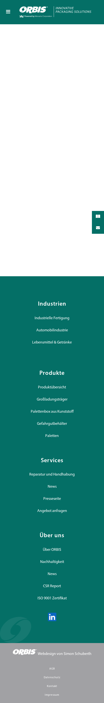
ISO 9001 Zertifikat (52, 598)
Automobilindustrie (52, 330)
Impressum (52, 695)
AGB (52, 669)
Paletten (52, 436)
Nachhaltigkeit (52, 562)
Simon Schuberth (77, 654)
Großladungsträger (52, 400)
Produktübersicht (52, 387)
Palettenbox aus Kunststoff (52, 412)
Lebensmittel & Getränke (52, 342)
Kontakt (52, 686)
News (52, 487)
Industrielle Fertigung (52, 318)
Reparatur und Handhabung (52, 475)
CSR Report (52, 586)
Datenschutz (52, 677)
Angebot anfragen (52, 511)
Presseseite (52, 499)
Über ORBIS (52, 550)
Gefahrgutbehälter (52, 424)
